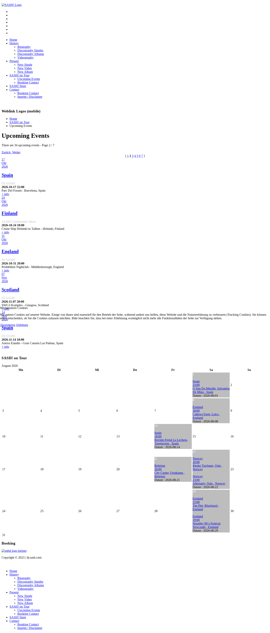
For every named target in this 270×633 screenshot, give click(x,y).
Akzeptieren (7, 325)
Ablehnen (22, 325)
